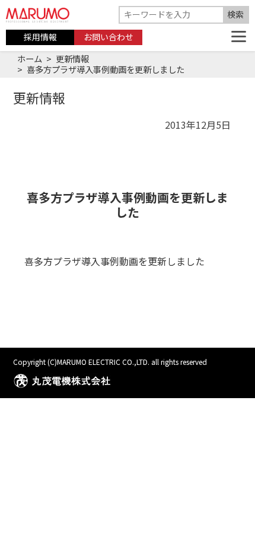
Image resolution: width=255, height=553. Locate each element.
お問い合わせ (108, 37)
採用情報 (40, 37)
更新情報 (72, 58)
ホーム (29, 58)
